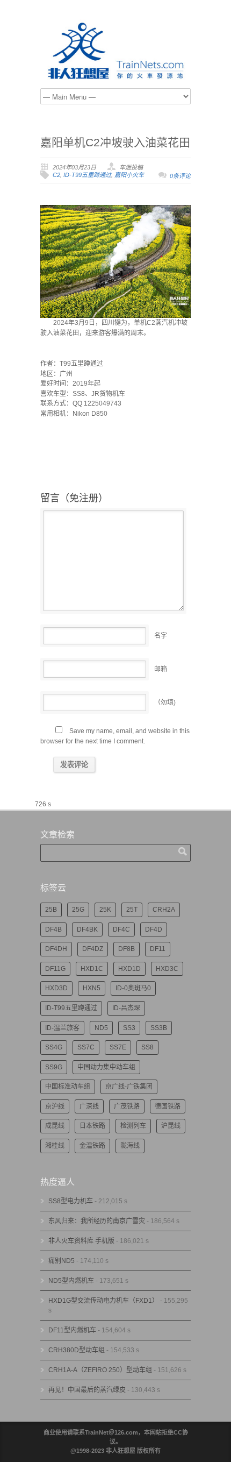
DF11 (157, 949)
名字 (160, 636)
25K (105, 909)
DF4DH (56, 949)
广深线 (89, 1106)
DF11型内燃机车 (72, 1330)
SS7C (86, 1047)
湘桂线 (54, 1145)
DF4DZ (92, 949)
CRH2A (164, 909)
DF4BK (87, 929)
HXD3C (167, 969)
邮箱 (160, 669)
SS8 (147, 1047)
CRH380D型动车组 (76, 1350)
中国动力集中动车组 (106, 1067)
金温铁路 (92, 1145)
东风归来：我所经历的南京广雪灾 (96, 1221)
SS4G (53, 1047)
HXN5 (91, 988)
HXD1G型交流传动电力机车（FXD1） (103, 1300)
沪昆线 (171, 1126)
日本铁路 (92, 1126)
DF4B (53, 929)
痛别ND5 (61, 1261)
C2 (56, 175)
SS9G (53, 1067)
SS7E (118, 1047)
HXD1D (129, 969)
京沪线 (54, 1106)
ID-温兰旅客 (62, 1028)
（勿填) (165, 702)
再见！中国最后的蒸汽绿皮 (87, 1390)
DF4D (153, 929)
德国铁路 (168, 1106)
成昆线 (54, 1126)
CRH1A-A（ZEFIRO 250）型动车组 (100, 1370)
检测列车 (133, 1126)
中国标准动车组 (67, 1086)
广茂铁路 (127, 1106)
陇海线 (130, 1145)
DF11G (55, 969)
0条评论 (180, 176)
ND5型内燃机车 (71, 1280)
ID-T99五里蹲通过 (87, 175)
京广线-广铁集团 (129, 1086)
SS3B (158, 1028)
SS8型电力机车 (70, 1201)
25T (132, 909)
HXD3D (56, 988)
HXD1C (92, 969)
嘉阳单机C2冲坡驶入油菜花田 (115, 142)
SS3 (129, 1028)
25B (51, 909)
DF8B (126, 949)
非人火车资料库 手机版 (81, 1241)
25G (78, 909)
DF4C (121, 929)
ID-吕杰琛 (126, 1008)
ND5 (101, 1028)
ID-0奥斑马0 (133, 988)
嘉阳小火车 (129, 175)
